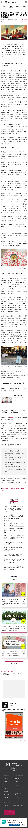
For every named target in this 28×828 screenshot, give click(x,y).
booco (11, 417)
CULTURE (2, 19)
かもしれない (16, 334)
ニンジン (13, 301)
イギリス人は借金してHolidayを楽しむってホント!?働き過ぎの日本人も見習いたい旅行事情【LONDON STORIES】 (13, 517)
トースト (3, 235)
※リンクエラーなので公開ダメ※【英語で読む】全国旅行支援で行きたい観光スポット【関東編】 (14, 537)
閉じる (23, 824)
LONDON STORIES (13, 19)
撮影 (4, 164)
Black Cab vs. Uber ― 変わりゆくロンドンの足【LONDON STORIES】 (14, 543)
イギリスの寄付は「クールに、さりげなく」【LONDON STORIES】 (14, 524)
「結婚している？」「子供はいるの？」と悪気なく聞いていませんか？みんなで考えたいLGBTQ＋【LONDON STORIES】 (14, 509)
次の (9, 444)
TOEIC (5, 782)
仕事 (21, 243)
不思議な (19, 156)
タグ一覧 (3, 671)
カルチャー (6, 788)
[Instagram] (14, 771)
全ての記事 (6, 794)
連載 (13, 388)
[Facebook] (11, 771)
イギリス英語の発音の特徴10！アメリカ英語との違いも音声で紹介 (14, 555)
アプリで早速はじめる (14, 824)
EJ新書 (16, 782)
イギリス (7, 19)
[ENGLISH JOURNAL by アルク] (5, 2)
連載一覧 (17, 778)
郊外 (5, 112)
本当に (15, 227)
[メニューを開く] (26, 2)
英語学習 (6, 778)
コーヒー (7, 320)
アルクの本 (17, 785)
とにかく (22, 129)
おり (15, 287)
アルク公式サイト (19, 798)
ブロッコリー (5, 202)
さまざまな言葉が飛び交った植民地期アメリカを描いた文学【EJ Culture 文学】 (14, 530)
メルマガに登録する (7, 812)
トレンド (6, 791)
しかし (14, 175)
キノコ (22, 79)
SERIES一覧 (14, 664)
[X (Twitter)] (17, 771)
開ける (12, 141)
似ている (24, 98)
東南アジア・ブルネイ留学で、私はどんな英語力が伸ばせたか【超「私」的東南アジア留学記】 (14, 567)
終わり (21, 183)
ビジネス (6, 785)
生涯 (21, 216)
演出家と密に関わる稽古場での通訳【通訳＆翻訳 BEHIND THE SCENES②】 (13, 549)
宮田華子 (2, 21)
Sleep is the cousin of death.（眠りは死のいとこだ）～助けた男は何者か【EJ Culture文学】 (14, 560)
